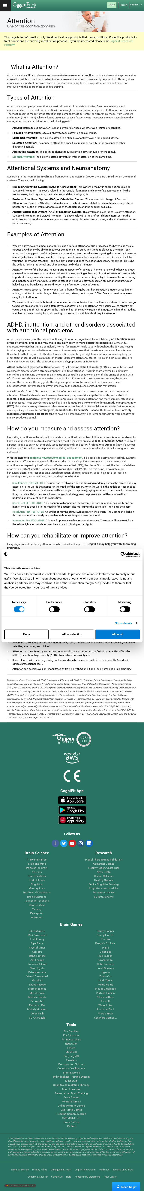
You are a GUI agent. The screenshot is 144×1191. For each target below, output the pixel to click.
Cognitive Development (71, 1068)
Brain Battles (71, 1122)
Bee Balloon (105, 955)
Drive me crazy (37, 972)
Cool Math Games (71, 1109)
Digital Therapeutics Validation (103, 859)
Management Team (60, 1169)
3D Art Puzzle (37, 1017)
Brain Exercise (71, 1072)
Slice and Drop (105, 997)
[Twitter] (64, 843)
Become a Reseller (38, 1176)
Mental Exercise (71, 1101)
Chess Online (37, 930)
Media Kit (104, 1169)
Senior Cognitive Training (104, 884)
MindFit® (71, 1052)
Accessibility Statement (87, 1176)
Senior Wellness (103, 876)
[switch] (54, 609)
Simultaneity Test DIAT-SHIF (28, 482)
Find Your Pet (37, 1005)
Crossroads (105, 959)
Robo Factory (37, 955)
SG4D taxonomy (104, 896)
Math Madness (37, 988)
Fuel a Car (105, 976)
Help (68, 1176)
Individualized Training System (71, 1076)
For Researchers (71, 1039)
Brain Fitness (37, 880)
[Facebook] (55, 843)
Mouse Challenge (105, 988)
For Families (71, 1031)
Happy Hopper (105, 930)
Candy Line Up (105, 935)
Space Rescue (37, 984)
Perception (36, 913)
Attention (37, 917)
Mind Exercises (71, 1089)
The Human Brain (36, 859)
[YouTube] (72, 843)
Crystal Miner (37, 947)
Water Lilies (105, 1005)
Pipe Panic (37, 943)
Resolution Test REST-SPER (28, 511)
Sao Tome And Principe (21, 1185)
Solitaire (37, 951)
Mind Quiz (71, 1080)
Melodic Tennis (37, 997)
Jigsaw (105, 972)
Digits (105, 947)
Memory (37, 909)
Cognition (37, 884)
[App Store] (72, 800)
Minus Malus (105, 984)
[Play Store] (72, 810)
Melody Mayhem (37, 1009)
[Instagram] (80, 843)
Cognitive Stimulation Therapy (71, 1084)
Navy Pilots (103, 871)
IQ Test (71, 1126)
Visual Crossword (37, 976)
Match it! (37, 980)
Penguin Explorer (105, 943)
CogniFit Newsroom (85, 1169)
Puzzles (105, 939)
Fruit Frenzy (37, 939)
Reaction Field (105, 1009)
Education (71, 1043)
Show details (123, 623)
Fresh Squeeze (105, 968)
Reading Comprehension (71, 1113)
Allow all (117, 634)
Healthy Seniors (103, 880)
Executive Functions (37, 900)
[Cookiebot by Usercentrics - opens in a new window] (123, 554)
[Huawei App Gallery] (72, 820)
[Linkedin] (89, 843)
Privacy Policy (39, 1169)
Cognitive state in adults (103, 888)
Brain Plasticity (37, 876)
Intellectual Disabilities (36, 892)
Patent (71, 1047)
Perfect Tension (105, 992)
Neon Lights (37, 968)
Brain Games (71, 1097)
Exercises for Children (71, 1064)
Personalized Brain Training (71, 1093)
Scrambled (37, 1001)
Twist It (105, 1001)
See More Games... (105, 1017)
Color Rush (37, 1013)
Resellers (71, 1060)
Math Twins (105, 980)
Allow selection (72, 634)
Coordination (37, 904)
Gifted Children (71, 1117)
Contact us (57, 1176)
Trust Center (109, 1176)
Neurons (37, 871)
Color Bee (105, 951)
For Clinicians (71, 1035)
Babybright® (71, 1056)
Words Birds (105, 1013)
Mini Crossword (37, 935)
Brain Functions (36, 896)
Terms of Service (20, 1169)
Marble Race (37, 992)
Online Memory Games (71, 1105)
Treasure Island (37, 964)
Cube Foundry (105, 964)
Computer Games (103, 863)
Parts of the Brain (36, 867)
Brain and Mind (37, 863)
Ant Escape (37, 959)
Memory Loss (37, 888)
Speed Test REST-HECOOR (27, 502)
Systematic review (104, 892)
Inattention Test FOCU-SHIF (28, 520)
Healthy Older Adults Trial (103, 867)
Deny (26, 634)
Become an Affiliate (122, 1169)
